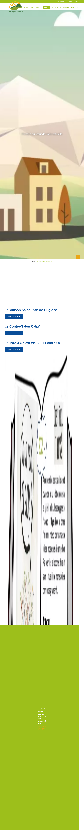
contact (70, 1)
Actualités (46, 7)
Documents (55, 7)
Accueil (26, 7)
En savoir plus (13, 316)
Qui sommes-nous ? (36, 7)
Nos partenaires (64, 7)
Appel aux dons (61, 1)
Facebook (77, 1)
